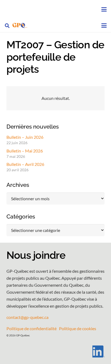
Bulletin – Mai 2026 (24, 150)
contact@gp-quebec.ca (27, 317)
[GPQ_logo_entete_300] (19, 25)
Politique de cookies (77, 328)
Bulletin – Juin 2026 (24, 137)
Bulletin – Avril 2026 (25, 164)
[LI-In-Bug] (55, 351)
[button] (104, 9)
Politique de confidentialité (31, 328)
